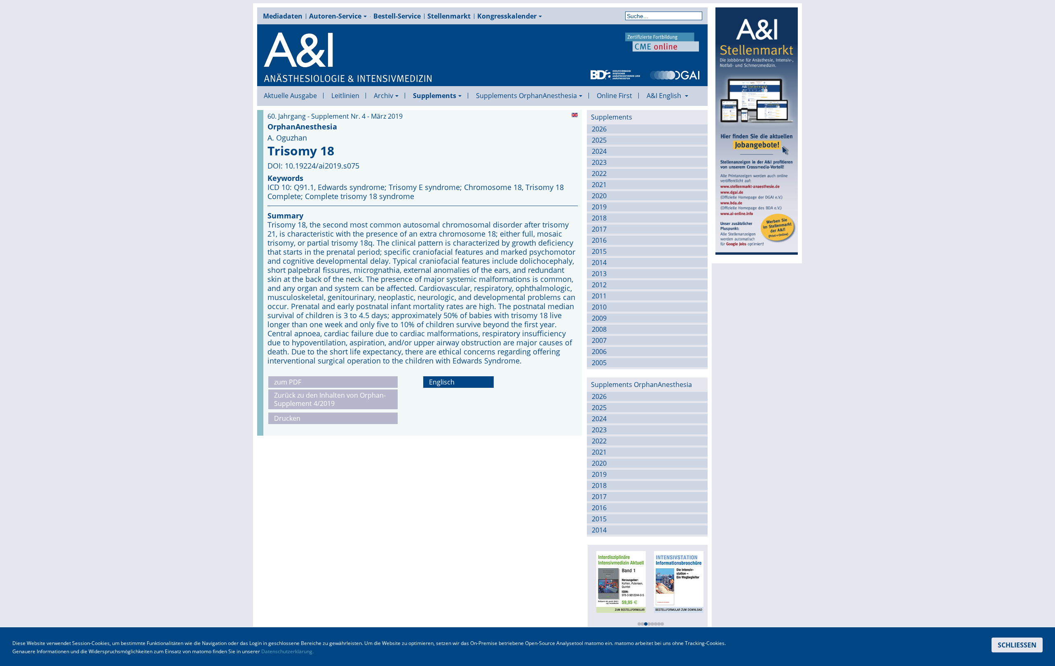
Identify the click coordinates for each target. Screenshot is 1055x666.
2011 (599, 296)
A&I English (665, 95)
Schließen (1017, 645)
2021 (599, 184)
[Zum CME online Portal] (662, 41)
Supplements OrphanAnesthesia (526, 95)
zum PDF (287, 382)
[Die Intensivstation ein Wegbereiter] (677, 581)
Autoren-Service (335, 16)
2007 (599, 340)
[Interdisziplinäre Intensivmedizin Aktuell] (620, 581)
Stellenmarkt (449, 16)
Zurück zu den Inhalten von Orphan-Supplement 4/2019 (330, 399)
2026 (599, 129)
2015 (599, 251)
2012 (599, 284)
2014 (599, 262)
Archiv (383, 95)
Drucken (287, 418)
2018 (599, 218)
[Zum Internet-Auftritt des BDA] (615, 74)
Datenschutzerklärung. (287, 651)
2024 (599, 151)
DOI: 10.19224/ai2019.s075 (313, 165)
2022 (599, 173)
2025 (599, 140)
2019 (599, 207)
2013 (599, 273)
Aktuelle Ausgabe (290, 95)
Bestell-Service (397, 16)
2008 (599, 329)
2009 (599, 318)
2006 (599, 351)
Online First (614, 95)
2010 (599, 307)
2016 (599, 240)
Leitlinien (345, 95)
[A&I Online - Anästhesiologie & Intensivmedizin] (348, 58)
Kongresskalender (507, 16)
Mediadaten (282, 16)
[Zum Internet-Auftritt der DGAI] (674, 74)
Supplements (434, 95)
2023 (599, 162)
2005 (599, 362)
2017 (599, 229)
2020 (599, 195)
